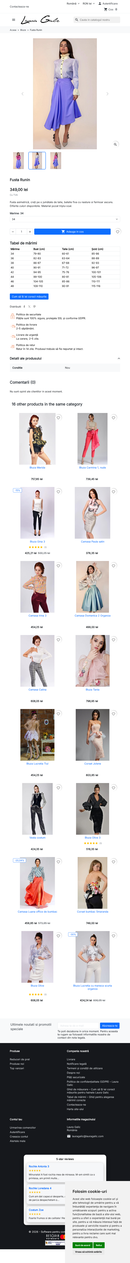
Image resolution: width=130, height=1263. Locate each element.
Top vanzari (17, 1068)
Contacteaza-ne (19, 6)
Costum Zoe (36, 1209)
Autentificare (17, 1132)
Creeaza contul (19, 1136)
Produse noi (17, 1063)
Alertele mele (17, 1141)
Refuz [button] (99, 1245)
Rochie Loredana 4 (40, 1188)
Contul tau (16, 1119)
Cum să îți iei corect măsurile (29, 296)
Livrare (71, 1059)
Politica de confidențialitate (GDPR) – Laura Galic (92, 1083)
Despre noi (73, 1072)
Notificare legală (77, 1063)
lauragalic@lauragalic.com (88, 1136)
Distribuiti (24, 306)
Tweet (29, 306)
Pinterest (34, 306)
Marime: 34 (16, 213)
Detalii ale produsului (26, 358)
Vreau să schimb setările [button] (88, 1251)
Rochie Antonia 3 (39, 1166)
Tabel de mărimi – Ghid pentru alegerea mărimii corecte (90, 1098)
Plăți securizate (76, 1077)
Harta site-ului (75, 1109)
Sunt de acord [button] (82, 1245)
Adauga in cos (72, 232)
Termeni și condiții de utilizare (85, 1068)
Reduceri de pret (20, 1059)
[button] (108, 3)
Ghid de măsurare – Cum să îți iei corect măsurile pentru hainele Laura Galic (91, 1091)
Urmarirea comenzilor (23, 1127)
